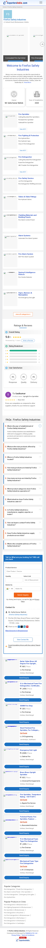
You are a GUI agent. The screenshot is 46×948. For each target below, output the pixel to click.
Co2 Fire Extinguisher (11, 894)
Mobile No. (9, 585)
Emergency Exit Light (28, 750)
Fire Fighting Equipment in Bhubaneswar (17, 907)
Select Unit (27, 576)
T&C (30, 599)
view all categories (22, 314)
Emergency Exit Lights (27, 894)
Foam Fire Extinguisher (26, 162)
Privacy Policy (16, 935)
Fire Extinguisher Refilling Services (29, 184)
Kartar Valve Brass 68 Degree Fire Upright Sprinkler (28, 663)
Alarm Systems (24, 236)
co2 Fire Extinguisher (25, 181)
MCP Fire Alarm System (26, 257)
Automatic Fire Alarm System (28, 238)
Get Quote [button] (23, 733)
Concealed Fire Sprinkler (15, 58)
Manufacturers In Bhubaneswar (16, 631)
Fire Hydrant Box (24, 138)
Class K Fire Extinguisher (26, 144)
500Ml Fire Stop (26, 706)
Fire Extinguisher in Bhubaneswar (15, 905)
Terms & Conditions (28, 935)
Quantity (8, 576)
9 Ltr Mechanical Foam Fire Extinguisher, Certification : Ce (31, 686)
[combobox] (9, 589)
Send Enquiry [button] (24, 678)
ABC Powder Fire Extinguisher (28, 165)
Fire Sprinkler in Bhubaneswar (14, 910)
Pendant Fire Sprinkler (25, 120)
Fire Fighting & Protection (28, 136)
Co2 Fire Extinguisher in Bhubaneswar (17, 915)
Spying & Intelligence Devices (26, 273)
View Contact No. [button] (23, 639)
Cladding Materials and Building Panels (27, 216)
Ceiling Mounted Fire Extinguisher (29, 160)
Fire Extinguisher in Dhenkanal (14, 921)
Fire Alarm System (25, 254)
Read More (27, 82)
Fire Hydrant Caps (24, 141)
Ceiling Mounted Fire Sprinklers (28, 117)
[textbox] (32, 580)
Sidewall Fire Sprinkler (25, 122)
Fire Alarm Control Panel (26, 220)
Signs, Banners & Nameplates (25, 294)
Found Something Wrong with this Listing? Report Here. (24, 646)
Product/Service (11, 567)
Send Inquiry (23, 595)
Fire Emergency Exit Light (26, 298)
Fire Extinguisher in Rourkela (13, 913)
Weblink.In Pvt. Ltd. (31, 933)
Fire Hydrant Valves (25, 199)
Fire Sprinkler (23, 114)
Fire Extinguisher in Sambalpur (14, 923)
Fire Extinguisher (25, 157)
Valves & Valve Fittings (27, 197)
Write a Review (28, 340)
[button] (19, 627)
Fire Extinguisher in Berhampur (14, 918)
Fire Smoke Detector (25, 277)
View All (22, 129)
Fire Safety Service (26, 178)
